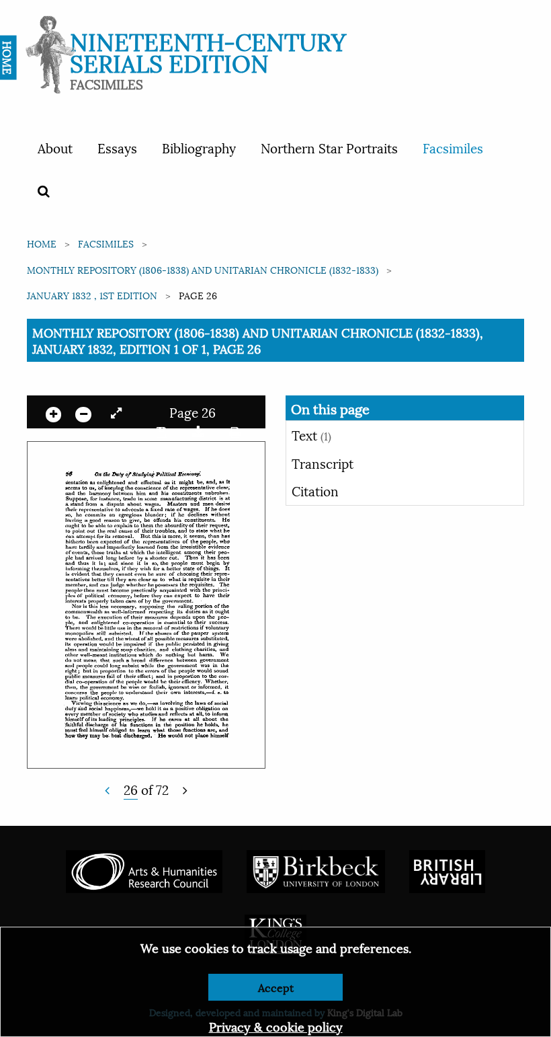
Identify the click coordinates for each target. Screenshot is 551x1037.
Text (311, 434)
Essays (117, 147)
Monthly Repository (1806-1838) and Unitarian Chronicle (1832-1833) (202, 269)
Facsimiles (453, 147)
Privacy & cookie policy (276, 1026)
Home (41, 243)
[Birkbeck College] (316, 869)
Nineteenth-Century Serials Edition (208, 50)
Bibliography (199, 147)
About (55, 147)
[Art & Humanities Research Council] (144, 869)
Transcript (322, 463)
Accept (276, 986)
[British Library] (447, 869)
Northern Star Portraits (329, 147)
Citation (315, 490)
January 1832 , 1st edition (92, 295)
